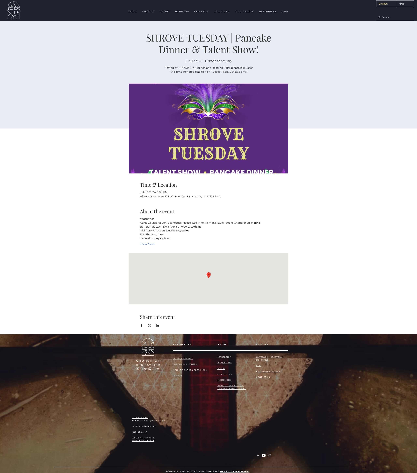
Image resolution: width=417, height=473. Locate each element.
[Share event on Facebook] (141, 325)
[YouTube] (263, 455)
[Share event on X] (149, 325)
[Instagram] (269, 455)
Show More (147, 244)
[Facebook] (258, 455)
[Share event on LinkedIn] (157, 325)
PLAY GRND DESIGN (235, 471)
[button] (148, 12)
